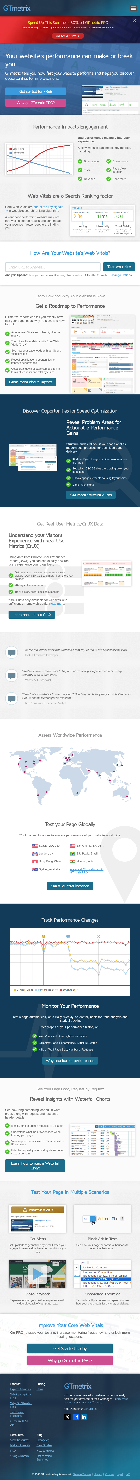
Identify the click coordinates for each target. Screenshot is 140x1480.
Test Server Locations (17, 1413)
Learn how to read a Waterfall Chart (35, 1165)
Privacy (98, 1474)
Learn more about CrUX (31, 614)
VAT (128, 1474)
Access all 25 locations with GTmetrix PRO (86, 871)
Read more (56, 603)
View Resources (19, 1440)
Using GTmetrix (19, 1456)
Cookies (109, 1474)
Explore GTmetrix (20, 1389)
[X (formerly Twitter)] (67, 1417)
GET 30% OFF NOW (66, 35)
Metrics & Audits (20, 1445)
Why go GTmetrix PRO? (36, 102)
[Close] (134, 20)
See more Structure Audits (91, 494)
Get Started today (70, 1348)
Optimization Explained (44, 1457)
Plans (40, 1389)
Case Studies (44, 1445)
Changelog (43, 1440)
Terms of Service (82, 1474)
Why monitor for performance (70, 1060)
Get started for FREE (35, 91)
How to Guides (45, 1450)
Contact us (90, 1408)
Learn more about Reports (30, 381)
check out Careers (90, 1402)
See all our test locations (70, 885)
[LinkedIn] (84, 1417)
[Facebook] (76, 1417)
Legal (120, 1474)
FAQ (13, 1450)
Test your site (119, 266)
